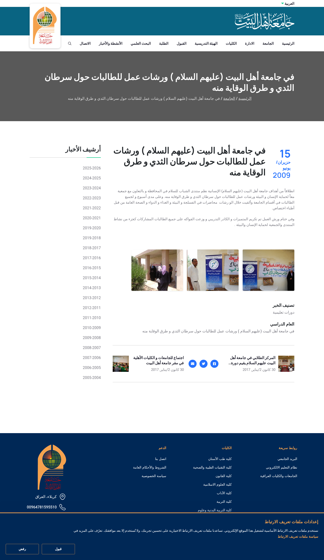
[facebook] (214, 364)
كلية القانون (224, 476)
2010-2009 (92, 327)
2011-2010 (92, 318)
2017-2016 (92, 258)
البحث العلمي (141, 43)
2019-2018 (92, 238)
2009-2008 (92, 337)
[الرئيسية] (52, 466)
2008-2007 (92, 347)
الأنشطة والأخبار (110, 43)
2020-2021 (92, 218)
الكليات (231, 43)
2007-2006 (92, 357)
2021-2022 (92, 208)
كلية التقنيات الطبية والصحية (212, 467)
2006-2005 (92, 367)
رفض (22, 549)
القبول (181, 43)
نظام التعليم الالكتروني (281, 467)
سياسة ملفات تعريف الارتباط (298, 536)
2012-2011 (92, 308)
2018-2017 (92, 248)
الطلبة (163, 43)
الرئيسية (288, 43)
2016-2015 (92, 268)
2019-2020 (92, 228)
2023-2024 (92, 188)
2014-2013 (92, 288)
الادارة (249, 43)
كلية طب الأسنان (220, 459)
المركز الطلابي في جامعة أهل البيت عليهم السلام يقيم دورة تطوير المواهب (252, 363)
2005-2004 (92, 377)
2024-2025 (92, 178)
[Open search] (69, 43)
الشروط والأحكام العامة (149, 467)
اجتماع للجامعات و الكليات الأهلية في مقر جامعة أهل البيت (158, 360)
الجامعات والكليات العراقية (278, 476)
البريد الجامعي (287, 459)
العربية (289, 3)
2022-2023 (92, 198)
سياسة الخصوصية (154, 476)
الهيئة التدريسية (206, 43)
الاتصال (85, 43)
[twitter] (203, 364)
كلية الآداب (224, 493)
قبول (58, 549)
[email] (193, 364)
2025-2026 (92, 168)
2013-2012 (92, 298)
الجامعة (268, 43)
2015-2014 (92, 278)
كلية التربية (224, 501)
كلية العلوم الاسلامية (217, 484)
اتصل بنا (160, 459)
